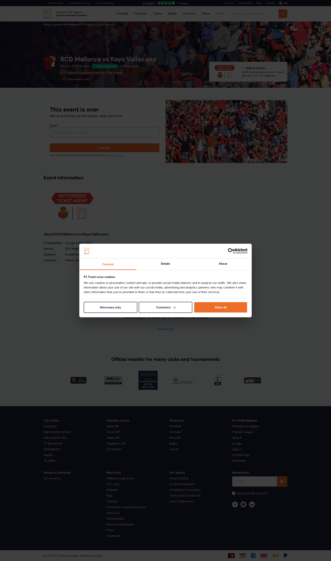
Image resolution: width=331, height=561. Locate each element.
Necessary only (110, 307)
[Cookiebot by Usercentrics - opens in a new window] (230, 251)
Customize (163, 307)
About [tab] (223, 263)
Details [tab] (165, 263)
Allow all (220, 307)
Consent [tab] (108, 264)
